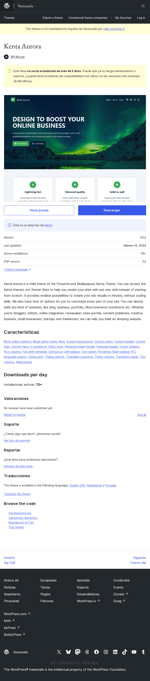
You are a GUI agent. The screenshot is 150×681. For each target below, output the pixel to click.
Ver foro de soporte (17, 440)
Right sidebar (120, 351)
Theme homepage (16, 269)
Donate (120, 594)
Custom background (79, 341)
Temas (45, 587)
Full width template (34, 351)
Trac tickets (16, 527)
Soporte (83, 587)
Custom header (124, 341)
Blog (62, 341)
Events (118, 587)
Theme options (54, 356)
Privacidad (11, 601)
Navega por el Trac (21, 522)
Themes (9, 17)
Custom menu (20, 346)
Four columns (12, 351)
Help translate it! (114, 28)
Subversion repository (23, 517)
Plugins (45, 594)
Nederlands (94, 485)
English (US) (77, 485)
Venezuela (20, 652)
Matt (9, 621)
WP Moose (18, 56)
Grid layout (55, 351)
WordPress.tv (88, 601)
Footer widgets (129, 346)
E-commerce (38, 346)
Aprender (83, 580)
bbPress (12, 628)
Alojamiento (12, 594)
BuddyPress (14, 634)
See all (141, 414)
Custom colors (103, 341)
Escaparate (48, 580)
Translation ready (127, 356)
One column (89, 351)
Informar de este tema (18, 466)
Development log (20, 513)
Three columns (104, 356)
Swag (119, 601)
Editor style (55, 346)
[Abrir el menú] (144, 6)
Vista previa (39, 210)
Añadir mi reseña (14, 414)
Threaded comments (79, 356)
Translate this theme (17, 494)
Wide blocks (24, 362)
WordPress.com (17, 614)
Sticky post (36, 356)
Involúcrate (121, 580)
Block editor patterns (17, 341)
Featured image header (80, 346)
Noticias (10, 587)
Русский (110, 485)
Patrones (47, 601)
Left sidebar (72, 351)
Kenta (48, 225)
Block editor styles (45, 341)
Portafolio (104, 351)
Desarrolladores (88, 594)
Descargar (112, 210)
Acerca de (11, 580)
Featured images (107, 346)
